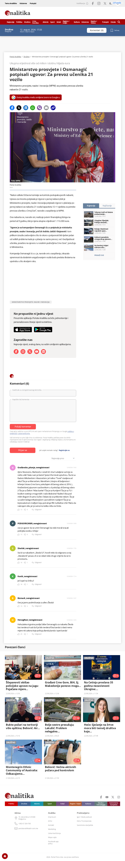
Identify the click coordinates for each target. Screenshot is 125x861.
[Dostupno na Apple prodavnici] (23, 329)
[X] (29, 351)
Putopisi (33, 3)
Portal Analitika (15, 57)
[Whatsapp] (32, 107)
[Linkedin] (25, 107)
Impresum (52, 817)
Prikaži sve (99, 255)
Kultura (77, 22)
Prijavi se (22, 450)
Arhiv (50, 821)
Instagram (99, 3)
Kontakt (51, 825)
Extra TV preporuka (84, 821)
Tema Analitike (11, 3)
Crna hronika (35, 22)
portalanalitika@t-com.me (28, 828)
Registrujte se (64, 450)
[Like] (19, 510)
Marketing (52, 829)
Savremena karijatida (113, 804)
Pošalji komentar (23, 426)
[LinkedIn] (43, 351)
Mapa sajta (52, 837)
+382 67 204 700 (24, 823)
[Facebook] (12, 107)
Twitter (105, 3)
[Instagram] (23, 351)
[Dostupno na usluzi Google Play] (43, 329)
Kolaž (59, 22)
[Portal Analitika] (17, 13)
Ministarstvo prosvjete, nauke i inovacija (31, 302)
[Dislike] (25, 510)
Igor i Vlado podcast (84, 817)
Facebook (92, 3)
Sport (52, 22)
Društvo (27, 22)
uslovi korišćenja (24, 433)
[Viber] (39, 107)
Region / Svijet (66, 22)
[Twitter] (18, 107)
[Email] (46, 107)
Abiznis (45, 22)
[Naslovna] (5, 856)
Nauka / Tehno (94, 22)
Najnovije (10, 22)
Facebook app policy (53, 842)
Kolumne (23, 3)
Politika (19, 22)
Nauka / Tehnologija (100, 804)
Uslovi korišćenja (54, 833)
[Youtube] (36, 351)
